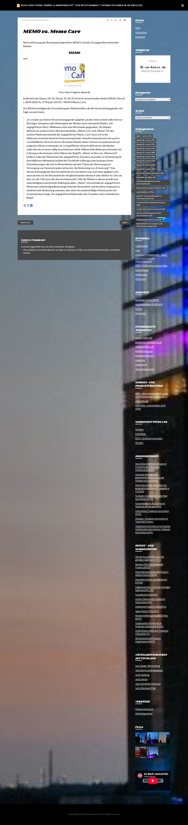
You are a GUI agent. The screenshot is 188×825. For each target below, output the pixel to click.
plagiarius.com (142, 401)
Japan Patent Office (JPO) (147, 611)
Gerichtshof (140, 313)
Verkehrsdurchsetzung (149, 220)
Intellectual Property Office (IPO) (150, 606)
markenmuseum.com (144, 355)
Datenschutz (141, 32)
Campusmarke (141, 246)
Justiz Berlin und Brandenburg (149, 670)
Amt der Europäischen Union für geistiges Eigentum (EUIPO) (149, 558)
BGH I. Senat (144, 136)
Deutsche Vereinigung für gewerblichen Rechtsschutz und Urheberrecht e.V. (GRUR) (149, 477)
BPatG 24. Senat (146, 140)
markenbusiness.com (144, 346)
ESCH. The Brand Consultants (148, 438)
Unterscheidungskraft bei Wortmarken (149, 214)
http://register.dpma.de (77, 92)
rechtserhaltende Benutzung (151, 203)
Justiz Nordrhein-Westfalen (148, 683)
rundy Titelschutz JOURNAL (151, 209)
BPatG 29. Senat (146, 161)
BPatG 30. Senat (146, 165)
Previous (25, 223)
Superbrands (141, 364)
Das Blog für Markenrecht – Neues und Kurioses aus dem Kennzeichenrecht (151, 258)
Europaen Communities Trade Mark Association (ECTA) (151, 497)
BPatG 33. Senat (146, 169)
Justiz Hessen (141, 679)
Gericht (138, 309)
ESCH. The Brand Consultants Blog (151, 265)
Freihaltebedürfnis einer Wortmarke (148, 182)
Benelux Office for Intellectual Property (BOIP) (149, 566)
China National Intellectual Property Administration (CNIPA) (152, 573)
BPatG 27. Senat (146, 152)
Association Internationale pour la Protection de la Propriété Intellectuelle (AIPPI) (151, 466)
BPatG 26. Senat (146, 148)
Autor (138, 27)
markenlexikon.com (144, 351)
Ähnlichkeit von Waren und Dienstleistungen (149, 225)
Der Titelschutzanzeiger (150, 173)
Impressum (140, 36)
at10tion (139, 429)
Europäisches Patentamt (146, 594)
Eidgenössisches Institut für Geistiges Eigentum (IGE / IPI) (152, 588)
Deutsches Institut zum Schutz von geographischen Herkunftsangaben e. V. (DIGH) (152, 488)
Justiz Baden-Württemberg (147, 665)
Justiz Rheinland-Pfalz (145, 688)
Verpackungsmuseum (144, 369)
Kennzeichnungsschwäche (151, 188)
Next (125, 223)
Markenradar (141, 274)
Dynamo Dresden (146, 177)
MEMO (74, 52)
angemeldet (35, 246)
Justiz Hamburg (142, 674)
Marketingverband (143, 713)
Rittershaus (140, 279)
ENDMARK (140, 434)
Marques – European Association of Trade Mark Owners (151, 520)
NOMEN (139, 443)
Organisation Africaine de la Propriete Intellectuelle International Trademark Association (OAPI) (152, 529)
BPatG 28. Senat (146, 157)
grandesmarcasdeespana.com (148, 342)
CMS (137, 250)
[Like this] (125, 20)
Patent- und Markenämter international (149, 197)
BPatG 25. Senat (146, 144)
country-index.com (143, 337)
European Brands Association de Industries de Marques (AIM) (150, 505)
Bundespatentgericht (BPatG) (149, 304)
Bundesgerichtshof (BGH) (147, 300)
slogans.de (140, 360)
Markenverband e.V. (144, 709)
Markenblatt (145, 192)
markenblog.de (142, 270)
